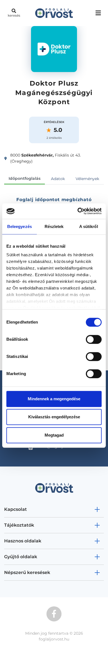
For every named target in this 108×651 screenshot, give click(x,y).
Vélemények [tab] (87, 178)
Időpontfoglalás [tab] (24, 178)
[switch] (94, 339)
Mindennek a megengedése (54, 398)
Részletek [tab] (54, 226)
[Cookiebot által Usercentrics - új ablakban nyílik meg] (78, 211)
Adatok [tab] (58, 178)
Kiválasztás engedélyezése (54, 416)
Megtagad (54, 435)
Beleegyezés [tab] (19, 226)
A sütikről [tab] (88, 226)
